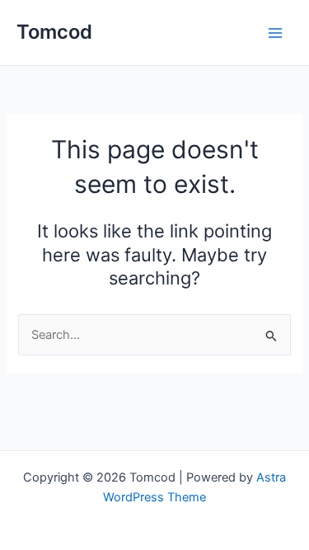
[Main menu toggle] (275, 33)
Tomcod (54, 32)
